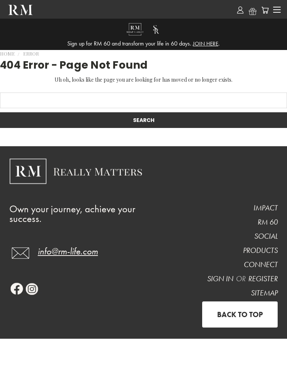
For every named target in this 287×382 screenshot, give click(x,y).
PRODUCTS (260, 250)
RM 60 (267, 222)
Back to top (240, 314)
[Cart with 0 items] (265, 10)
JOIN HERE (205, 43)
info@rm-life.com (68, 251)
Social (266, 236)
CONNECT (261, 264)
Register (263, 279)
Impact (265, 208)
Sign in (221, 279)
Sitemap (264, 293)
